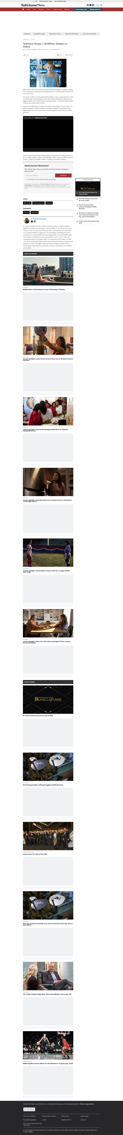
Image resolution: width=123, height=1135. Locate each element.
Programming (57, 9)
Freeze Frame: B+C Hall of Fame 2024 (89, 222)
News (28, 9)
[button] (99, 5)
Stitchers (49, 203)
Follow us (61, 55)
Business (41, 9)
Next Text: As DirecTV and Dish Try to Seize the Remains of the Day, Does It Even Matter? (89, 214)
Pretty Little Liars (38, 203)
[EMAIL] (35, 221)
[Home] (23, 9)
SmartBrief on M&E (39, 34)
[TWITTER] (32, 221)
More (66, 9)
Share (27, 55)
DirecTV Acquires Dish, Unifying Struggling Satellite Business (88, 206)
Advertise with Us (66, 1120)
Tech (34, 9)
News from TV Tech (54, 34)
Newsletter (70, 55)
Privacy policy (65, 1116)
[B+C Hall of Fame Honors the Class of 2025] (87, 188)
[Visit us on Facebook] (88, 5)
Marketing (25, 39)
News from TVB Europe (71, 34)
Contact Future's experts (49, 1116)
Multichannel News (60, 1)
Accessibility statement (29, 1120)
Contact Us (84, 1120)
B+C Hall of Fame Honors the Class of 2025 (88, 193)
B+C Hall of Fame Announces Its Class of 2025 (88, 199)
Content (33, 39)
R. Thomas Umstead (30, 49)
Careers (44, 1120)
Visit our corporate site (86, 1104)
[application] (48, 134)
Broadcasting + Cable (45, 1)
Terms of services (44, 184)
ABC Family (27, 203)
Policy (48, 9)
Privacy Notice (28, 185)
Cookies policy (84, 1116)
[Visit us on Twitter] (90, 5)
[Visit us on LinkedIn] (93, 5)
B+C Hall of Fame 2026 (89, 34)
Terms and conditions (29, 1116)
